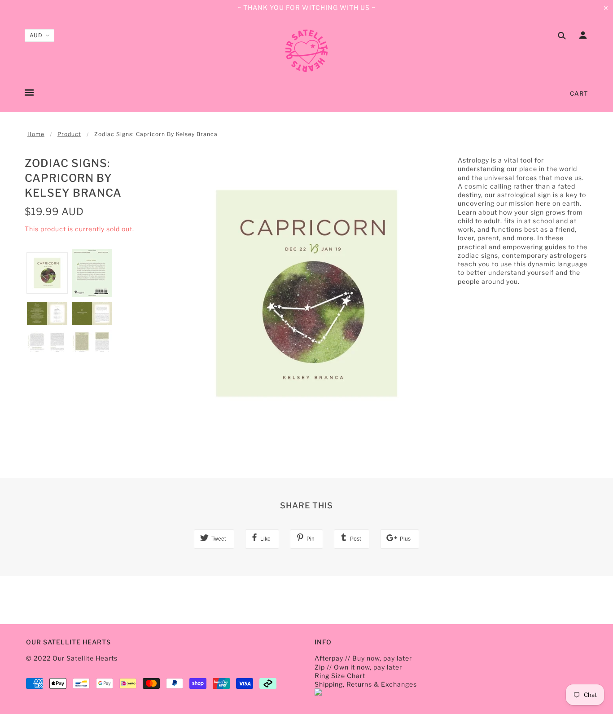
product (69, 134)
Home (35, 134)
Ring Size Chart (340, 675)
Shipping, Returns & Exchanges (366, 684)
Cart (579, 93)
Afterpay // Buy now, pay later (363, 658)
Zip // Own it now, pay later (358, 667)
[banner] (306, 50)
